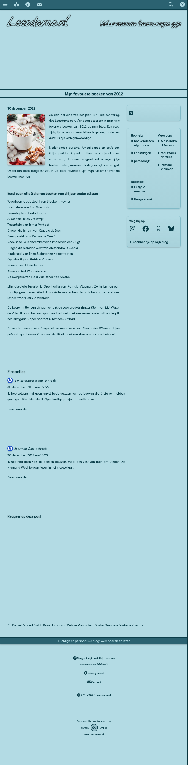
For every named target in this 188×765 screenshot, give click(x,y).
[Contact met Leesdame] (39, 4)
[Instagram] (132, 228)
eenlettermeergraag (29, 380)
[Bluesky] (171, 228)
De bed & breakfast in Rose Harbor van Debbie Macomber (50, 624)
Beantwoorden (17, 408)
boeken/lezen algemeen (144, 143)
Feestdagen (142, 153)
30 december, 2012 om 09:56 (28, 386)
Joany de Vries (24, 448)
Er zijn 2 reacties (140, 189)
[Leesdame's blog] (16, 4)
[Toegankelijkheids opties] (182, 4)
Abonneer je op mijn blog (150, 241)
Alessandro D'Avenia (169, 143)
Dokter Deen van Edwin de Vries (118, 624)
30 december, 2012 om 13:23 (27, 454)
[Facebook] (145, 228)
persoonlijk (142, 161)
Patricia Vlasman (167, 166)
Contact (96, 682)
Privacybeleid (95, 673)
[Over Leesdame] (28, 4)
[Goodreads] (158, 228)
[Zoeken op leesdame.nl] (171, 4)
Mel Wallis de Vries (168, 155)
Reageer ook (143, 199)
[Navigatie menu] (5, 4)
